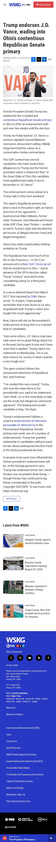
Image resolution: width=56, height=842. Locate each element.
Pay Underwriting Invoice (18, 801)
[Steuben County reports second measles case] (13, 540)
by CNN (32, 296)
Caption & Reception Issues (19, 781)
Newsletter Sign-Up (15, 794)
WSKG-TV (27, 702)
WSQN (18, 702)
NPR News (11, 499)
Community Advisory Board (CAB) (23, 728)
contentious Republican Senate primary (27, 120)
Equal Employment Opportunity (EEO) (24, 761)
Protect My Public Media (18, 768)
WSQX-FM (20, 699)
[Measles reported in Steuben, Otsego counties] (13, 587)
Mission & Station (14, 714)
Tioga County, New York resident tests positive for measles (37, 613)
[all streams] (52, 838)
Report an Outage (15, 788)
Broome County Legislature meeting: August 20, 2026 (36, 566)
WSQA (44, 699)
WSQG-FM (30, 699)
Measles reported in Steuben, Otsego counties (36, 590)
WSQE (38, 699)
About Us (10, 708)
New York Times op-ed (36, 264)
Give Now (44, 4)
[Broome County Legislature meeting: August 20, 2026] (13, 563)
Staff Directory (13, 748)
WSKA (34, 702)
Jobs (8, 734)
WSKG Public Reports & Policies (21, 754)
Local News (30, 535)
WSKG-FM (10, 699)
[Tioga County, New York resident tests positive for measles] (13, 611)
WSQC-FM (10, 702)
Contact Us (11, 741)
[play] (5, 838)
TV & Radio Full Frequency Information (25, 774)
